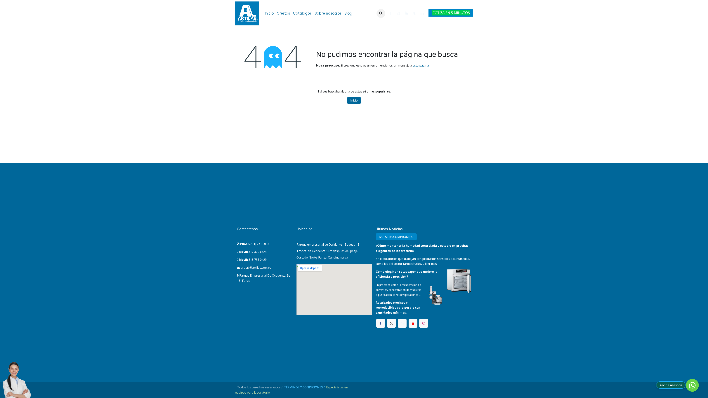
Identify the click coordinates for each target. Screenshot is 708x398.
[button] (380, 13)
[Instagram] (398, 13)
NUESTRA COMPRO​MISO (396, 237)
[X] (414, 13)
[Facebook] (390, 13)
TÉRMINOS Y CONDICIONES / (304, 387)
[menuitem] (269, 13)
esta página (421, 65)
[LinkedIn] (422, 13)
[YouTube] (406, 13)
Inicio (354, 100)
